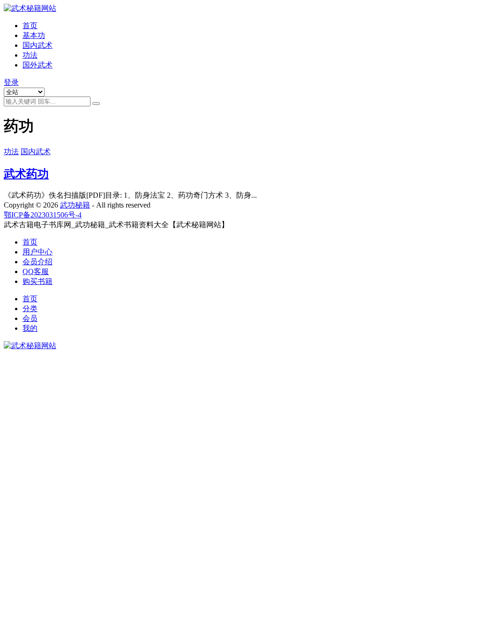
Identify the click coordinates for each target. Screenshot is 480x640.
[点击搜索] (96, 103)
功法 (30, 55)
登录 (11, 82)
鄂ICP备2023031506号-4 (43, 215)
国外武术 (37, 65)
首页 (30, 26)
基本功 (33, 35)
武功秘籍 (75, 205)
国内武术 (37, 45)
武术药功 (26, 174)
